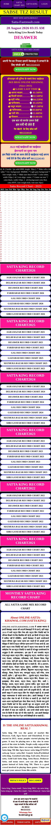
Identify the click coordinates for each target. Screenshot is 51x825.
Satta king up (7, 791)
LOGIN (44, 4)
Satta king (6, 788)
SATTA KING (31, 4)
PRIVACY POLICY (18, 781)
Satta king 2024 (29, 788)
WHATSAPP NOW (25, 163)
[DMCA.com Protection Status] (25, 54)
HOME (6, 4)
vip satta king (42, 788)
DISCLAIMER (35, 781)
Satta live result (20, 791)
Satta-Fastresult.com (25, 22)
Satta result (16, 788)
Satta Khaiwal (34, 791)
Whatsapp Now (25, 812)
